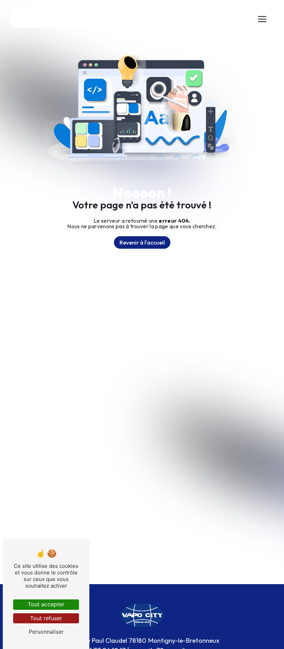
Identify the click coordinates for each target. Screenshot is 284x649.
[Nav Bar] (262, 19)
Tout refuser (46, 618)
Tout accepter (46, 604)
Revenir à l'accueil (142, 242)
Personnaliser (46, 631)
